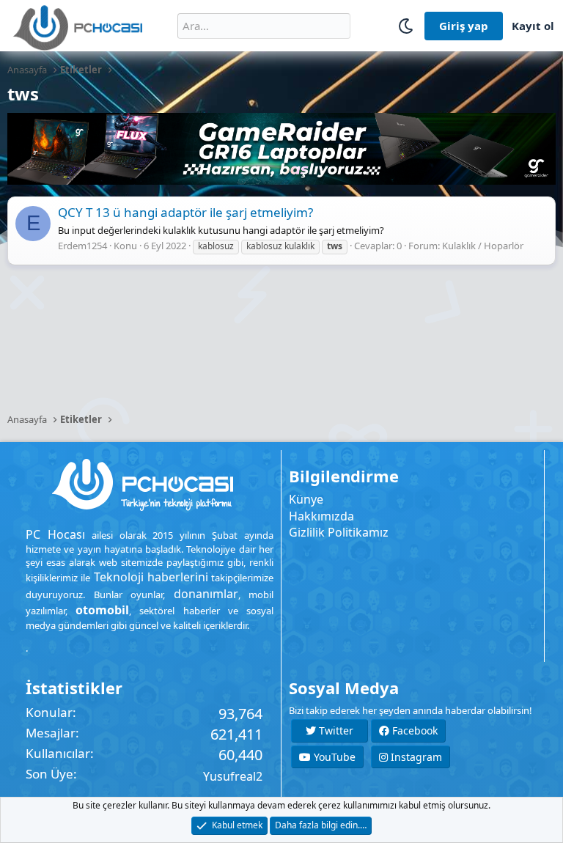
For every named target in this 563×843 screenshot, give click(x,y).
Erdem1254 (82, 245)
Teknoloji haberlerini (151, 577)
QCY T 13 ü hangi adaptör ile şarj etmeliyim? (185, 212)
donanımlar (206, 594)
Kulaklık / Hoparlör (482, 245)
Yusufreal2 (232, 776)
